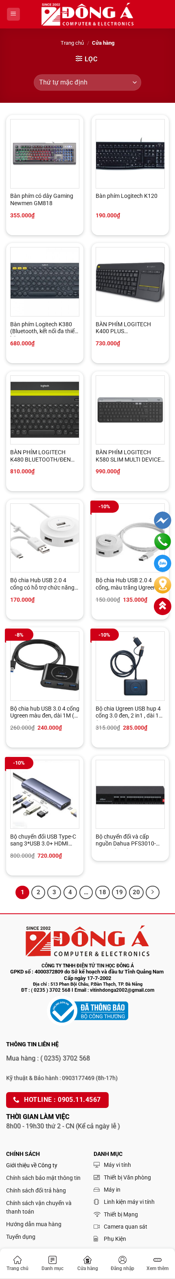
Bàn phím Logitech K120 (127, 196)
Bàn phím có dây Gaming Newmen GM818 (41, 199)
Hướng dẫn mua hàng (33, 1224)
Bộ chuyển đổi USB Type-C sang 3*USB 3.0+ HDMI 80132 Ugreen (43, 841)
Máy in (112, 1189)
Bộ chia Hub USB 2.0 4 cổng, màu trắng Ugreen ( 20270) (128, 584)
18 (102, 892)
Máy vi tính (117, 1165)
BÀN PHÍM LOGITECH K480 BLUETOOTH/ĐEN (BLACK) (40, 456)
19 (119, 892)
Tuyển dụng (20, 1236)
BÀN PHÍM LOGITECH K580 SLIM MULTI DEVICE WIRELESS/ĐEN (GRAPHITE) (128, 456)
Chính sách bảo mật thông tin (43, 1178)
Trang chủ (72, 43)
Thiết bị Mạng (121, 1214)
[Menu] (13, 14)
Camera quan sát (125, 1226)
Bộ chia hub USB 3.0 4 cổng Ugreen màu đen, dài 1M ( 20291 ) (44, 713)
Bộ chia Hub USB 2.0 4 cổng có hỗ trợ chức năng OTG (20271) (42, 584)
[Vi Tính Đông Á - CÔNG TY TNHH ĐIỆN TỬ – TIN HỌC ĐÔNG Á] (87, 14)
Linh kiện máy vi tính (129, 1202)
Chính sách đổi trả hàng (36, 1190)
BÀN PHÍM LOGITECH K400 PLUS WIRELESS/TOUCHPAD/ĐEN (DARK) (126, 328)
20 (136, 892)
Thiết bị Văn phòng (127, 1177)
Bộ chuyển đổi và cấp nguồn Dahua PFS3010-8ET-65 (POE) (126, 841)
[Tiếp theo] (153, 893)
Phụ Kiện (115, 1239)
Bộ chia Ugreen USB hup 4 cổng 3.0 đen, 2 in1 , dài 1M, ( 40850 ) (130, 713)
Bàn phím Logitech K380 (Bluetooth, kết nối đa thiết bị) (43, 328)
